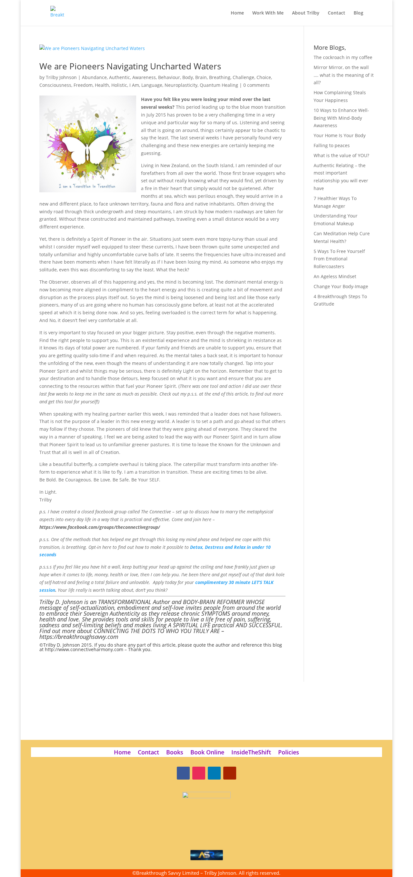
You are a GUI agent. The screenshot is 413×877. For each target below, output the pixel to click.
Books (174, 753)
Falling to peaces (332, 145)
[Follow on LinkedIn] (214, 773)
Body (187, 77)
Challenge (243, 77)
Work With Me (268, 13)
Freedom (83, 85)
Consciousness (55, 85)
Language (151, 85)
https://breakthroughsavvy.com (78, 636)
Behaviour (169, 77)
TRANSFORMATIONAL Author (134, 602)
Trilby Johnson (61, 77)
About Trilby (305, 13)
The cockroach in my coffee (343, 57)
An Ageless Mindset (335, 276)
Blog (358, 13)
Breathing (219, 77)
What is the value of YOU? (341, 155)
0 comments (256, 85)
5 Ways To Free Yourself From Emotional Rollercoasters (339, 259)
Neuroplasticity (181, 85)
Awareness (144, 77)
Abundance (94, 77)
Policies (288, 753)
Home (237, 13)
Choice (264, 77)
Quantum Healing (219, 85)
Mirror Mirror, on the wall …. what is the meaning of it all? (344, 75)
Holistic (119, 85)
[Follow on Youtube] (229, 773)
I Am (134, 85)
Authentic (119, 77)
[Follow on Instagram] (198, 773)
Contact (336, 13)
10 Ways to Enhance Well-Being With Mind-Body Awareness (341, 118)
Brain (201, 77)
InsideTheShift (251, 753)
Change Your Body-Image (341, 286)
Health (102, 85)
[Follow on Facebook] (183, 773)
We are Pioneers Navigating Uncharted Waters (130, 66)
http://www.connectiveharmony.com (84, 649)
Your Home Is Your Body (340, 135)
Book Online (207, 753)
